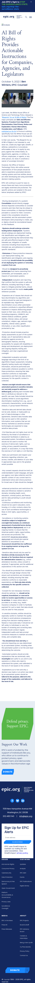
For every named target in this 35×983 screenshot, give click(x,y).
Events (22, 877)
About (23, 916)
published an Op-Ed (9, 131)
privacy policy (22, 853)
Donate (7, 771)
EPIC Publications (26, 881)
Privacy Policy (24, 951)
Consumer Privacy (8, 869)
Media (5, 916)
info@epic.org (25, 816)
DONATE (15, 970)
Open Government (8, 888)
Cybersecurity (6, 873)
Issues (5, 859)
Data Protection (7, 877)
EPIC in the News (7, 920)
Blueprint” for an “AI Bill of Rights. (14, 117)
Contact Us (24, 955)
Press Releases (7, 929)
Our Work (25, 859)
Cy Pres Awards (25, 947)
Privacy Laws (6, 902)
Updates (23, 864)
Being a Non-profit (26, 943)
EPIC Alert (23, 873)
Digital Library (24, 886)
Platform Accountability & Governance (7, 895)
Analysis (23, 869)
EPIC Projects (24, 920)
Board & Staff (24, 925)
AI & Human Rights (8, 864)
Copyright (7, 979)
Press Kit (4, 925)
